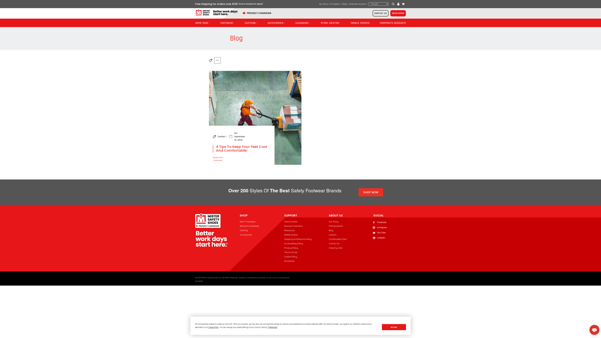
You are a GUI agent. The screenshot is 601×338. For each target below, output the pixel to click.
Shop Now (370, 192)
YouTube (381, 232)
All (217, 60)
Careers (332, 234)
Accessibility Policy (293, 243)
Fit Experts (335, 4)
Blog (345, 4)
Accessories (246, 234)
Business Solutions (293, 226)
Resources (289, 230)
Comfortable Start (338, 239)
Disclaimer (289, 261)
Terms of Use (290, 252)
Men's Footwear (248, 221)
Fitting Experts (336, 226)
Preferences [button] (272, 327)
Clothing (244, 230)
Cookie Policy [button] (213, 327)
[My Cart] (402, 4)
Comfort (221, 136)
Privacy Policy (291, 248)
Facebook (381, 222)
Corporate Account (357, 4)
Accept (394, 327)
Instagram (382, 227)
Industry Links (335, 248)
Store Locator (291, 221)
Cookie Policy (290, 256)
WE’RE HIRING (398, 13)
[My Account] (398, 4)
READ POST (218, 157)
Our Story (323, 4)
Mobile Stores (291, 234)
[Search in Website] (394, 4)
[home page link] (216, 12)
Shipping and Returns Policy (298, 239)
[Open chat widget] (594, 330)
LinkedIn (381, 237)
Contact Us (334, 243)
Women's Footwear (249, 226)
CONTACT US (380, 13)
